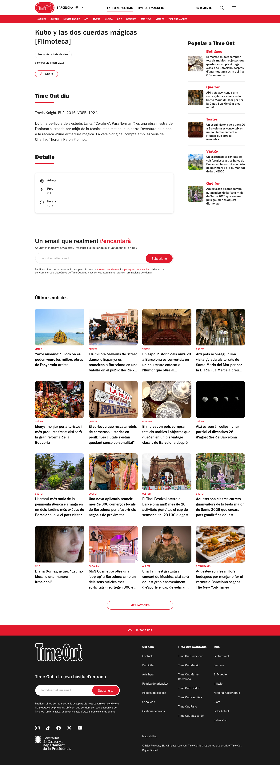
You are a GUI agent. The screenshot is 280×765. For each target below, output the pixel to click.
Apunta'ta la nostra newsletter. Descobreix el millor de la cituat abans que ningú (86, 248)
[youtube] (80, 728)
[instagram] (37, 728)
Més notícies (140, 605)
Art (86, 19)
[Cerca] (221, 7)
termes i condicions (108, 270)
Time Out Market (178, 19)
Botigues (131, 19)
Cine (119, 19)
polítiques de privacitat (137, 270)
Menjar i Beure (71, 19)
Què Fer (54, 19)
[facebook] (58, 728)
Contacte (148, 656)
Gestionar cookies (153, 711)
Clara (217, 702)
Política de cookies (154, 693)
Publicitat (148, 665)
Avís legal (148, 674)
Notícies (41, 19)
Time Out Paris (187, 706)
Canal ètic (148, 702)
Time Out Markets (151, 8)
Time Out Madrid (189, 665)
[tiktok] (48, 728)
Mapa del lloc (149, 737)
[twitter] (69, 728)
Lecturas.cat (221, 656)
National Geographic (227, 693)
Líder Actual (221, 711)
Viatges (160, 19)
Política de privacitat (155, 684)
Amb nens (146, 19)
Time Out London (189, 688)
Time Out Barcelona (190, 656)
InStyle (218, 684)
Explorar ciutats (120, 8)
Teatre (96, 19)
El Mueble (220, 674)
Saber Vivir (220, 720)
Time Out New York (190, 697)
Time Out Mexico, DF (191, 716)
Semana (219, 665)
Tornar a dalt (144, 630)
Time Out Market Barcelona (188, 677)
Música (109, 19)
